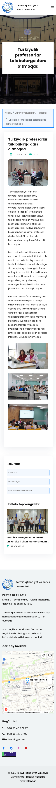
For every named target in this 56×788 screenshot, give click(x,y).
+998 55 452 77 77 (16, 728)
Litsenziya (14, 481)
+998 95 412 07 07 (16, 734)
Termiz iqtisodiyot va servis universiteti (33, 584)
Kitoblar (12, 472)
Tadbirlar (42, 112)
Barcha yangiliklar (25, 112)
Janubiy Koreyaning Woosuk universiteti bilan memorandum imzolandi (27, 540)
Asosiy (8, 112)
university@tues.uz (16, 739)
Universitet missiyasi (20, 490)
